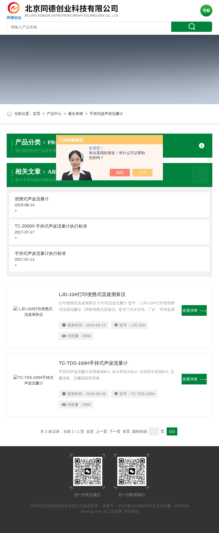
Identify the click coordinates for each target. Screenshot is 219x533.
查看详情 (189, 310)
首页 (36, 113)
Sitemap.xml (90, 511)
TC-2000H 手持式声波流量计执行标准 (51, 226)
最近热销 (75, 113)
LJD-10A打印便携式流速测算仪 (92, 294)
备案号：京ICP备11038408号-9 (129, 506)
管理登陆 (131, 511)
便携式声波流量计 (32, 199)
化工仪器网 (112, 511)
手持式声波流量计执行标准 (40, 253)
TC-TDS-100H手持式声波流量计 (93, 363)
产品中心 (54, 113)
